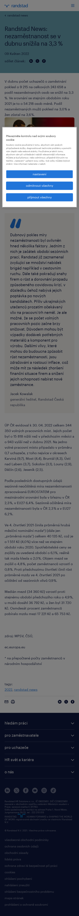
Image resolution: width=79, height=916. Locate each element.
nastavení (39, 174)
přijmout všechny (39, 197)
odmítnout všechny (39, 185)
